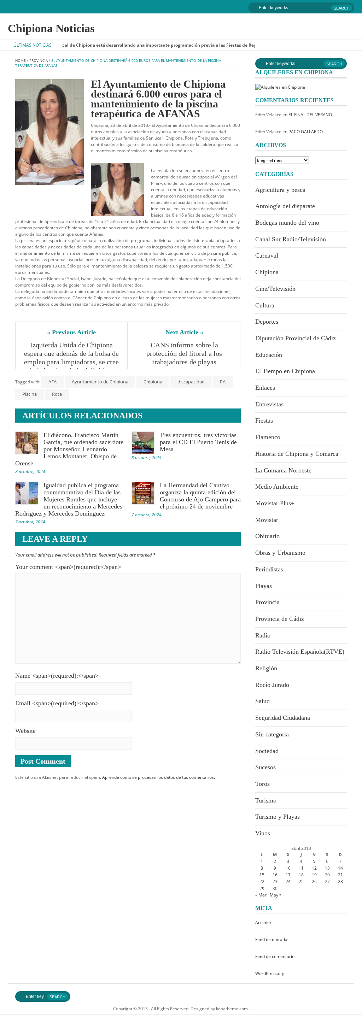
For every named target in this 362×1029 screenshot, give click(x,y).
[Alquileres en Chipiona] (280, 87)
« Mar (261, 895)
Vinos (262, 833)
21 (340, 875)
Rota (57, 394)
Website (25, 731)
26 (314, 881)
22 (261, 881)
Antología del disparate (285, 206)
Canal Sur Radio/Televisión (290, 239)
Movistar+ (268, 519)
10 (288, 868)
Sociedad (267, 750)
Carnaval (266, 255)
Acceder (263, 922)
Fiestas (264, 420)
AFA (52, 381)
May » (275, 895)
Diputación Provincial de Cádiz (295, 338)
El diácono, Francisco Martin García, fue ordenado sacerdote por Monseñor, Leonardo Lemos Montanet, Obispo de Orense (69, 449)
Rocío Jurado (272, 684)
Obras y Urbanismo (280, 552)
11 (301, 868)
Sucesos (265, 767)
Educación (268, 354)
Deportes (266, 321)
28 (340, 881)
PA (223, 381)
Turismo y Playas (277, 816)
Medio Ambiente (276, 486)
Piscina (29, 394)
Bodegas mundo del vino (287, 222)
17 (288, 875)
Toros (262, 783)
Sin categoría (272, 734)
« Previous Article (71, 332)
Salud (262, 701)
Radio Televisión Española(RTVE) (299, 651)
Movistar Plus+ (274, 503)
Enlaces (265, 387)
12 (314, 868)
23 (275, 881)
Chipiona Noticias (51, 28)
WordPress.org (270, 973)
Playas (263, 585)
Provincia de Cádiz (279, 618)
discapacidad (191, 381)
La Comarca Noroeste (283, 470)
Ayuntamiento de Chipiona (100, 381)
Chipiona (153, 381)
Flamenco (267, 437)
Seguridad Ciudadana (282, 717)
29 (261, 889)
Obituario (267, 536)
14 (340, 868)
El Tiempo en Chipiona (285, 371)
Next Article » (184, 332)
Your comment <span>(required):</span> (68, 567)
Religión (266, 668)
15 (261, 875)
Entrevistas (269, 404)
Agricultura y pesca (280, 189)
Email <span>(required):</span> (57, 703)
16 (275, 875)
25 (301, 881)
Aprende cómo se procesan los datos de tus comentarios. (158, 777)
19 (314, 875)
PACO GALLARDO (305, 132)
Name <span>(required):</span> (57, 675)
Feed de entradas (272, 939)
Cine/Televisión (275, 288)
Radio (262, 635)
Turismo (265, 800)
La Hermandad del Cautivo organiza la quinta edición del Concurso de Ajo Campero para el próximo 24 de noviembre (200, 496)
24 (288, 881)
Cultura (264, 305)
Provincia (38, 60)
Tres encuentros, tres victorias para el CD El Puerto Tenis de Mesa (198, 442)
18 (301, 875)
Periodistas (269, 569)
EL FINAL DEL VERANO (310, 115)
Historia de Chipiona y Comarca (296, 453)
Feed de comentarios (276, 956)
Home (20, 60)
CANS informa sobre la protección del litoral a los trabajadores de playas (185, 353)
